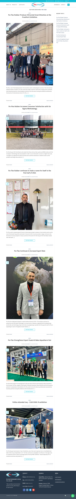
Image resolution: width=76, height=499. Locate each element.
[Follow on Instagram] (27, 489)
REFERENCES (57, 4)
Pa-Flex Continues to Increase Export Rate (29, 251)
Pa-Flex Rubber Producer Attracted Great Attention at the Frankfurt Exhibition (29, 16)
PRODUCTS (14, 4)
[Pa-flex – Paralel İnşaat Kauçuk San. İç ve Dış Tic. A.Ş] (38, 4)
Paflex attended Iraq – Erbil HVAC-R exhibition (30, 402)
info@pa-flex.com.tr (28, 483)
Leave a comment (50, 100)
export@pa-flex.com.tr (28, 486)
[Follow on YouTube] (33, 489)
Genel (29, 13)
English (66, 1)
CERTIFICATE (22, 4)
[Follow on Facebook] (24, 489)
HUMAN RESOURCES (60, 482)
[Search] (68, 5)
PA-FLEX (44, 10)
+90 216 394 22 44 (30, 477)
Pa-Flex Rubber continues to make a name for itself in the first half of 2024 (29, 171)
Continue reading (29, 96)
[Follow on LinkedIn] (30, 489)
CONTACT (63, 4)
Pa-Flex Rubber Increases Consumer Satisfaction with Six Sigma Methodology (30, 107)
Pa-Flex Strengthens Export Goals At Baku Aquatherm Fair (29, 340)
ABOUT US (8, 4)
